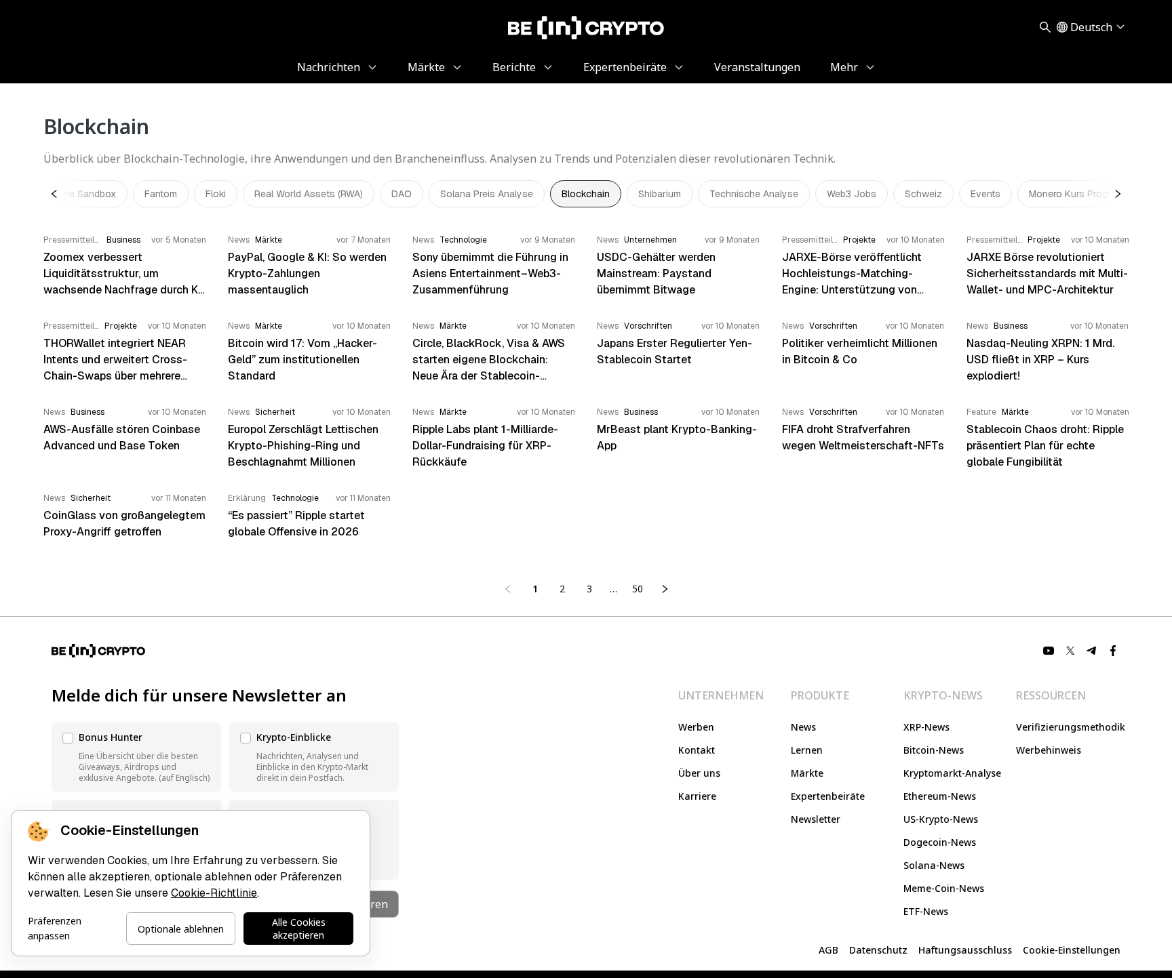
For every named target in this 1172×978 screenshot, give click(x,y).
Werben (696, 726)
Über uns (699, 773)
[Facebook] (1113, 650)
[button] (136, 757)
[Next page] (665, 589)
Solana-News (933, 865)
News (803, 726)
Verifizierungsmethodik (1070, 726)
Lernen (807, 749)
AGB (828, 949)
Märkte (807, 773)
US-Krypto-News (940, 819)
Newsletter (815, 819)
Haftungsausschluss (965, 949)
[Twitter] (1070, 650)
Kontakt (696, 749)
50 (637, 588)
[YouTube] (1048, 650)
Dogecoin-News (939, 842)
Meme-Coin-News (943, 888)
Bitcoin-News (933, 749)
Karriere (697, 796)
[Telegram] (1092, 650)
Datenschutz (878, 949)
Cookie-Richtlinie (214, 893)
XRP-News (926, 726)
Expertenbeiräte (828, 796)
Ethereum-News (939, 796)
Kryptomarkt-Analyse (952, 773)
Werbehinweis (1048, 749)
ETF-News (925, 911)
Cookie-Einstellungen (1071, 949)
